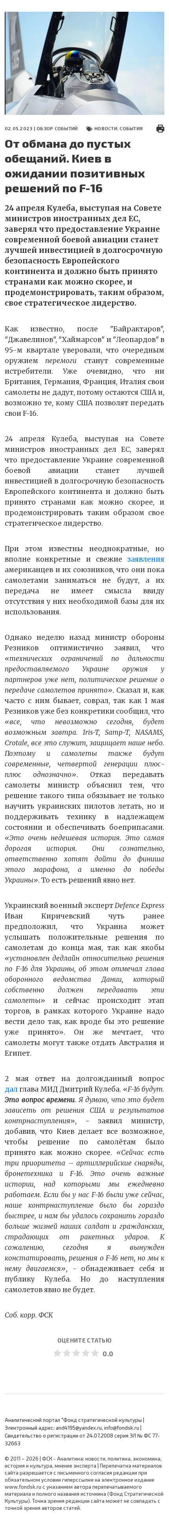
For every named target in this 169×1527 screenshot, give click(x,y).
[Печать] (160, 128)
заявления (145, 559)
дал (11, 1089)
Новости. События (118, 128)
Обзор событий (57, 128)
